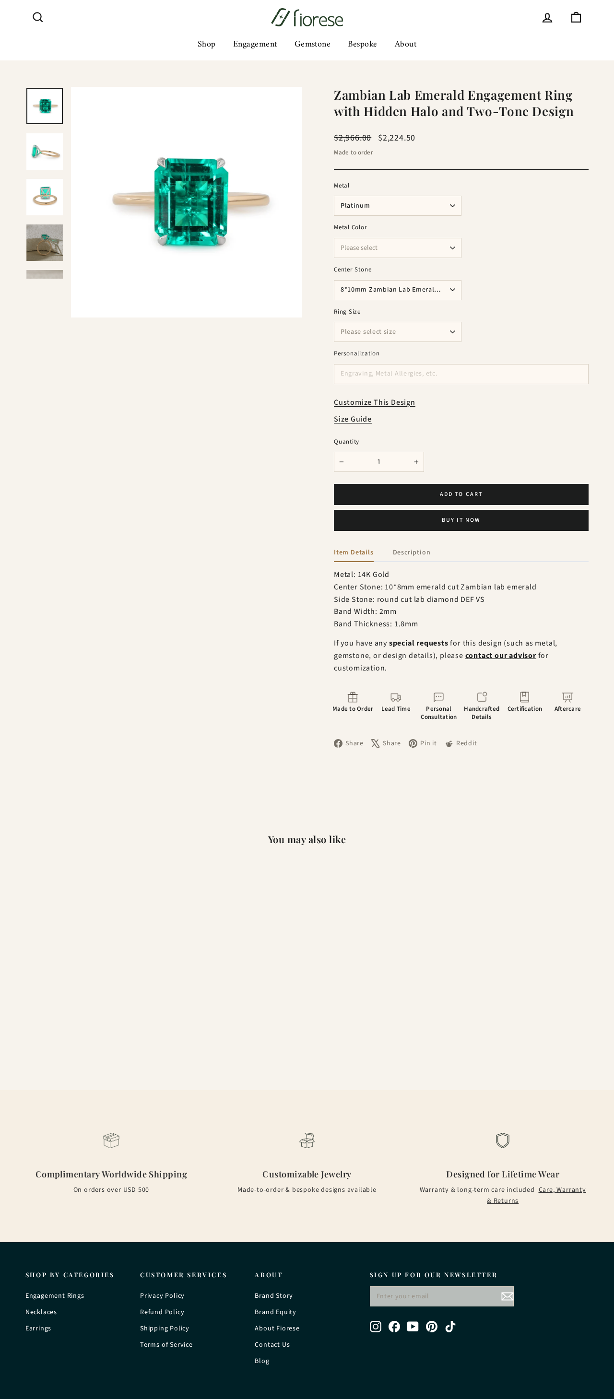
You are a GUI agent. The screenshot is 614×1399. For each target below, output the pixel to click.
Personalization (357, 354)
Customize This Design (374, 402)
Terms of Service (166, 1345)
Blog (262, 1361)
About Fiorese (277, 1328)
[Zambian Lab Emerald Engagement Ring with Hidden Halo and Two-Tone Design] (91, 936)
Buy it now (461, 520)
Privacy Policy (162, 1296)
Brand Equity (275, 1312)
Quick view (91, 992)
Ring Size (347, 312)
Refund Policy (162, 1312)
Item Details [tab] (354, 552)
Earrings (38, 1328)
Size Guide (353, 419)
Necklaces (41, 1312)
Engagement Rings (54, 1296)
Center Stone (352, 270)
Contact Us (272, 1345)
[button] (353, 707)
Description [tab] (412, 552)
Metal (342, 186)
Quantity (346, 442)
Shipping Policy (164, 1328)
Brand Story (274, 1296)
